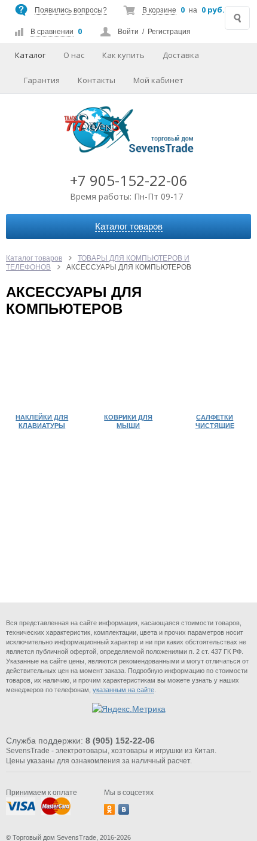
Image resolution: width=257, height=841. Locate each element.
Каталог (30, 55)
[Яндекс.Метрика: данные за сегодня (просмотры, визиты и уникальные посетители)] (129, 709)
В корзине (159, 10)
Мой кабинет (158, 80)
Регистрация (169, 31)
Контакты (96, 80)
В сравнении (52, 31)
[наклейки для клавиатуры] (42, 371)
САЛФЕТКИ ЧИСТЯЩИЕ (214, 421)
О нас (73, 55)
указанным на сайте (123, 689)
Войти (128, 31)
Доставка (181, 55)
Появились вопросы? (71, 10)
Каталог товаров (34, 258)
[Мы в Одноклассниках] (109, 809)
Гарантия (42, 80)
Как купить (123, 55)
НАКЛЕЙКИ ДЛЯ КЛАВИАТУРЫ (42, 421)
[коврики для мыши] (129, 371)
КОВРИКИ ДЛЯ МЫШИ (128, 421)
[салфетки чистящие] (215, 371)
